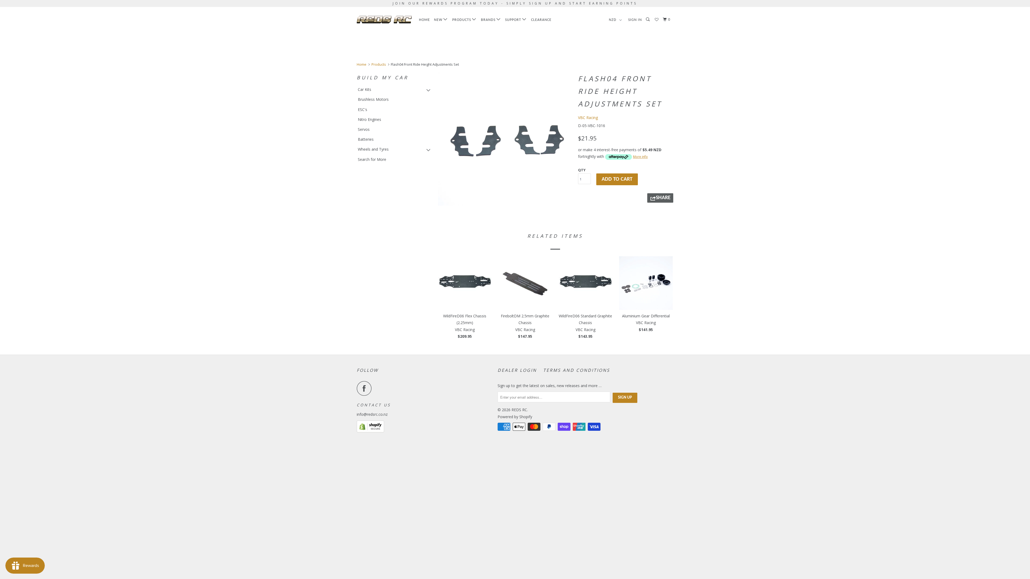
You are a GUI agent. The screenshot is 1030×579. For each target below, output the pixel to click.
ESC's (362, 109)
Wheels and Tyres (373, 149)
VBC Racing (588, 117)
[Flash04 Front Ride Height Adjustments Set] (505, 138)
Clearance (541, 20)
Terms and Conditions (576, 370)
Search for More (372, 159)
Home (424, 20)
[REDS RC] (384, 19)
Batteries (366, 139)
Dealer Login (517, 370)
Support (513, 20)
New (438, 20)
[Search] (648, 20)
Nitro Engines (369, 119)
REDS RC (519, 409)
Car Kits (364, 89)
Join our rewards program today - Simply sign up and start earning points (515, 3)
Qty (582, 170)
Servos (364, 129)
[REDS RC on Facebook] (365, 388)
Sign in (635, 20)
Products (462, 20)
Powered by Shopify (515, 416)
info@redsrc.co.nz (372, 414)
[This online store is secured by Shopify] (370, 430)
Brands (488, 20)
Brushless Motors (373, 99)
